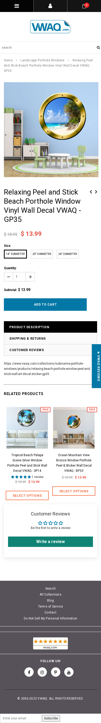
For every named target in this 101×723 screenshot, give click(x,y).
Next (96, 191)
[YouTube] (69, 672)
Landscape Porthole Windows (42, 60)
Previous (91, 191)
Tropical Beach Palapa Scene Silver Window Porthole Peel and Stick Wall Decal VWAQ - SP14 (27, 463)
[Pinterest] (55, 672)
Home (8, 60)
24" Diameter (67, 254)
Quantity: (10, 268)
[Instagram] (42, 672)
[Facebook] (29, 672)
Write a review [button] (50, 541)
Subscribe (51, 718)
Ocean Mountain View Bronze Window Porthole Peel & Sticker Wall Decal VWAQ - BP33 (74, 463)
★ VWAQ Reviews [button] (98, 366)
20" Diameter (41, 254)
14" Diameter (15, 254)
